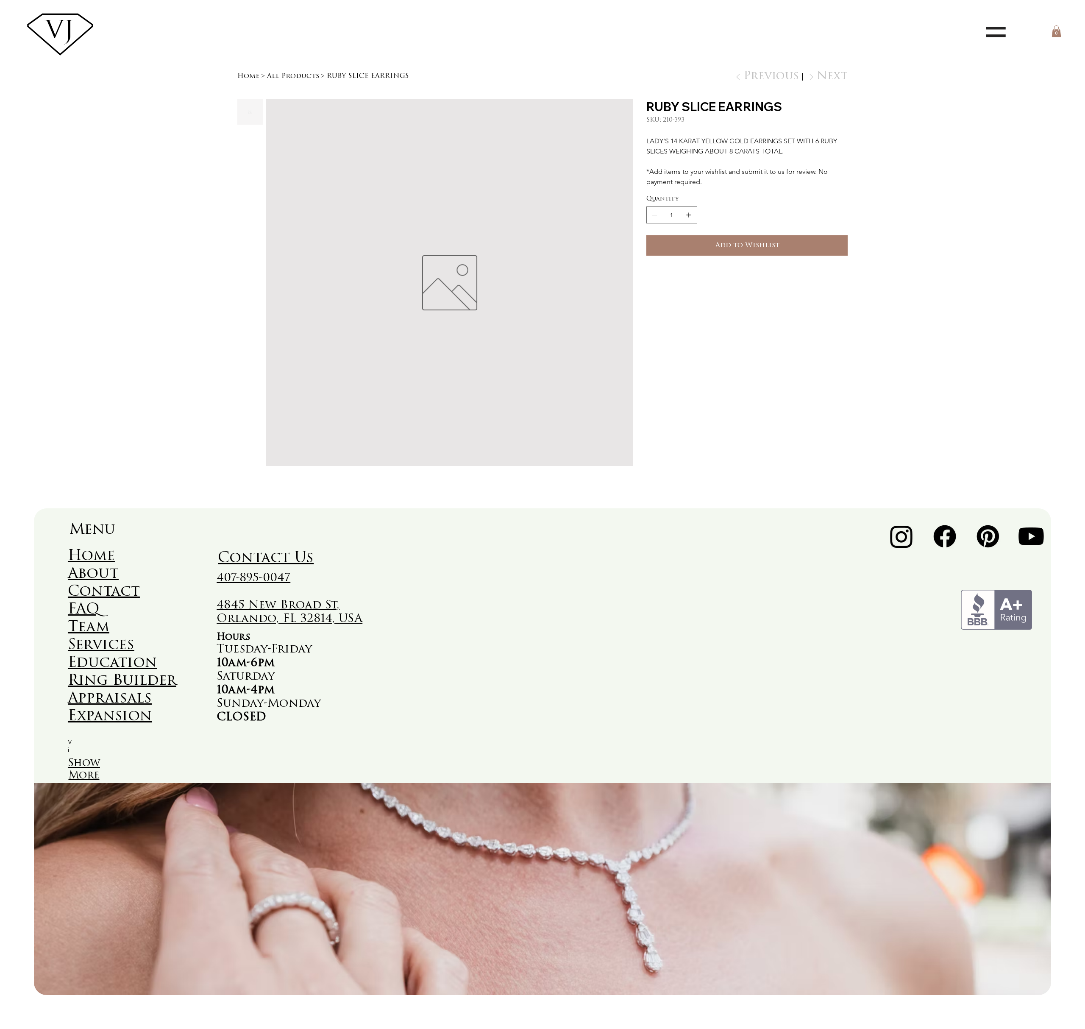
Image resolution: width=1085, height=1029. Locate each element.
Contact (104, 592)
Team (88, 627)
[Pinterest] (988, 536)
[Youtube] (1031, 536)
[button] (1056, 31)
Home (91, 556)
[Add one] (688, 214)
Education (112, 663)
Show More (84, 770)
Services (101, 645)
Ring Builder (122, 681)
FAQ (84, 609)
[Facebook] (945, 536)
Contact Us (266, 558)
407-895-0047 (253, 578)
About (93, 574)
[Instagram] (901, 536)
